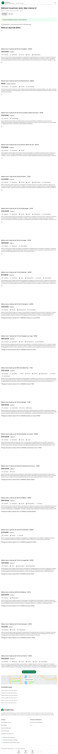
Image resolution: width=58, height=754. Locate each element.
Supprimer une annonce (7, 733)
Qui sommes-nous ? (6, 722)
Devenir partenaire (6, 728)
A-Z (31, 725)
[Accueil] (29, 710)
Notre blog (4, 725)
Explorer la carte (29, 679)
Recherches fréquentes (36, 722)
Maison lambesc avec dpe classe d (9, 695)
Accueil (3, 10)
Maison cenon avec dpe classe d (8, 702)
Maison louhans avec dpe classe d (9, 697)
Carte (11, 14)
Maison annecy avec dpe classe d (9, 693)
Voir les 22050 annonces (29, 672)
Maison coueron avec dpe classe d (9, 700)
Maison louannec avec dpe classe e (9, 690)
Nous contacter (5, 731)
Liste (5, 14)
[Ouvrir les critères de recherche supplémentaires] (55, 3)
